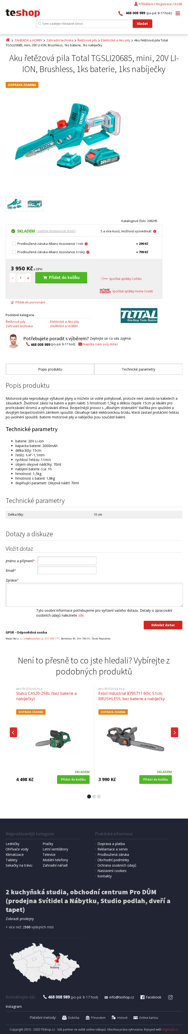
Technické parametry (138, 369)
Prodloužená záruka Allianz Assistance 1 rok (50, 243)
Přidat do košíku (64, 277)
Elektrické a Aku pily (115, 40)
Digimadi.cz (170, 1029)
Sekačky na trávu (19, 865)
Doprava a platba (111, 843)
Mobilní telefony (55, 860)
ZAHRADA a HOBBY (28, 40)
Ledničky (12, 843)
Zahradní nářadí (55, 865)
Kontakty (104, 876)
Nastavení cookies (112, 870)
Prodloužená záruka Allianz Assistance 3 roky (51, 252)
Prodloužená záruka (113, 854)
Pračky (48, 843)
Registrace (164, 4)
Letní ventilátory (55, 849)
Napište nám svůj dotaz (100, 344)
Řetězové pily (87, 40)
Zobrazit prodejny (20, 918)
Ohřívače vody (17, 849)
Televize (49, 854)
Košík (178, 4)
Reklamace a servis (112, 849)
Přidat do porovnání (30, 302)
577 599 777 (52, 638)
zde (81, 615)
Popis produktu (50, 369)
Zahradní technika (59, 40)
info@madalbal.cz (33, 638)
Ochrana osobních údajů (116, 865)
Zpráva (12, 580)
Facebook (153, 997)
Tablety (11, 860)
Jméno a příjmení (20, 561)
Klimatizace (15, 854)
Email (11, 570)
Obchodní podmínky (113, 860)
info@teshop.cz (121, 997)
